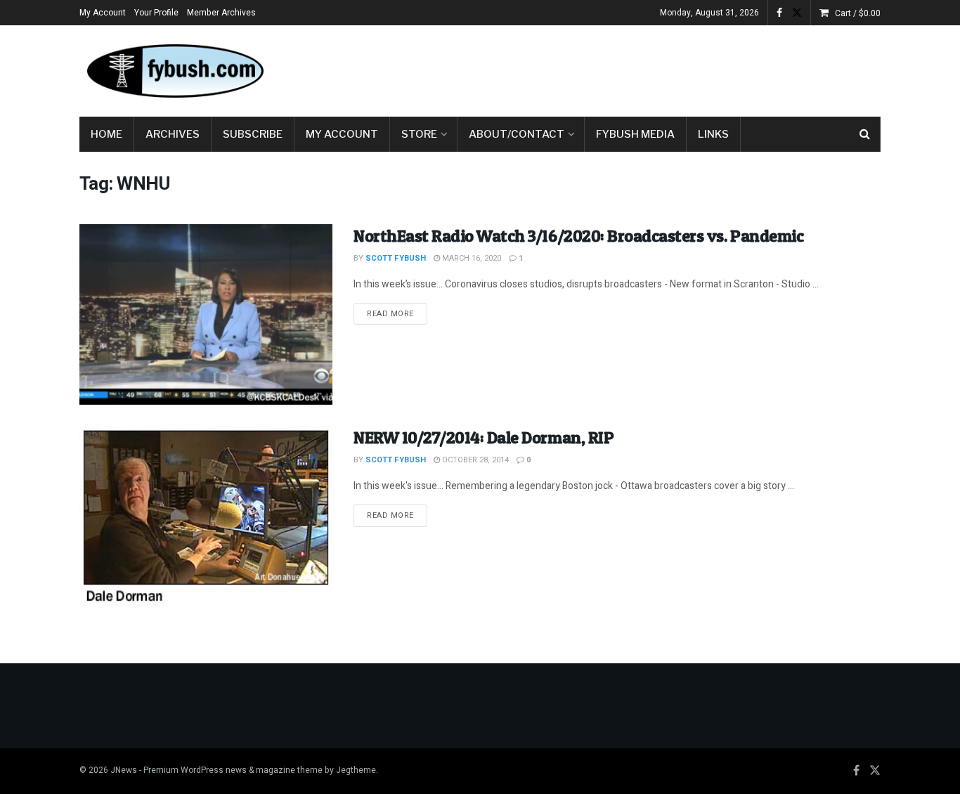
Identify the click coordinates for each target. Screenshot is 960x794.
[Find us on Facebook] (779, 13)
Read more (397, 313)
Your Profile (156, 12)
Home (106, 134)
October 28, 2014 (474, 460)
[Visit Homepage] (174, 71)
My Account (102, 12)
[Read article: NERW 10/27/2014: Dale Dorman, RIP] (205, 516)
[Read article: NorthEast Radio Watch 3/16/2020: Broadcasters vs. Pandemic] (205, 314)
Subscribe (253, 134)
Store (419, 134)
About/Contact (516, 134)
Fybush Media (635, 134)
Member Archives (221, 12)
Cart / (858, 13)
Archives (172, 134)
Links (713, 134)
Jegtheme (356, 770)
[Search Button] (865, 134)
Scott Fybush (395, 258)
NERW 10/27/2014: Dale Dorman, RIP (483, 437)
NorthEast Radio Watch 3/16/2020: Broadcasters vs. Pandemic (578, 236)
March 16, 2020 (470, 258)
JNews (123, 770)
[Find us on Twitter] (797, 13)
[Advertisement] (625, 68)
